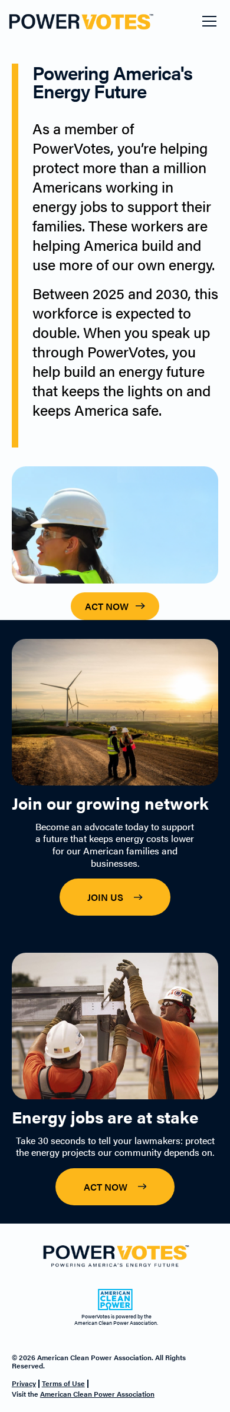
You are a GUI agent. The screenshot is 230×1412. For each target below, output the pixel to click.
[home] (49, 21)
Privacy (24, 1383)
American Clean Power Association (97, 1393)
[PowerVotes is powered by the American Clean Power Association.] (115, 1300)
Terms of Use (63, 1383)
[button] (209, 21)
